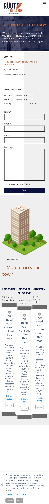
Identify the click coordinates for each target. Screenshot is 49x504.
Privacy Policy (9, 397)
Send (24, 190)
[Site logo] (13, 8)
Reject (19, 500)
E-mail (7, 135)
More (24, 494)
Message (8, 147)
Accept (9, 405)
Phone (7, 123)
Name (8, 111)
